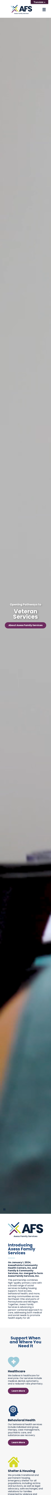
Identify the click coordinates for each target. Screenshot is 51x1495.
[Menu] (44, 9)
